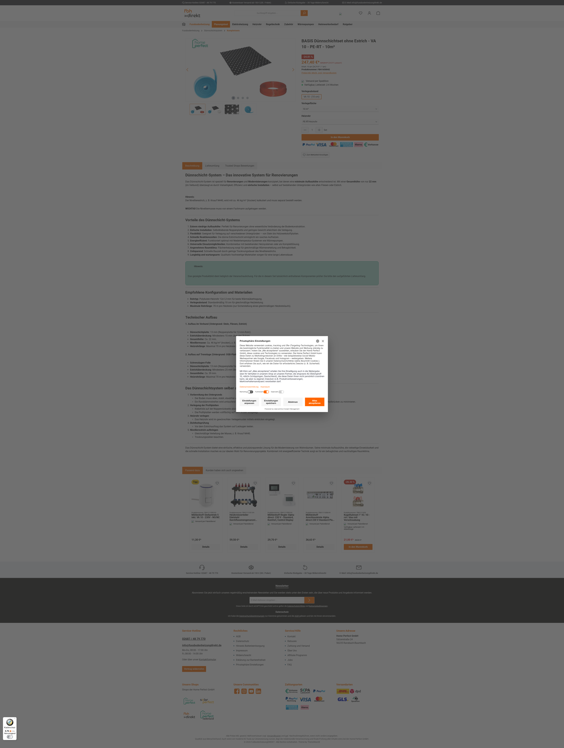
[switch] (10, 737)
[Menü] (15, 719)
